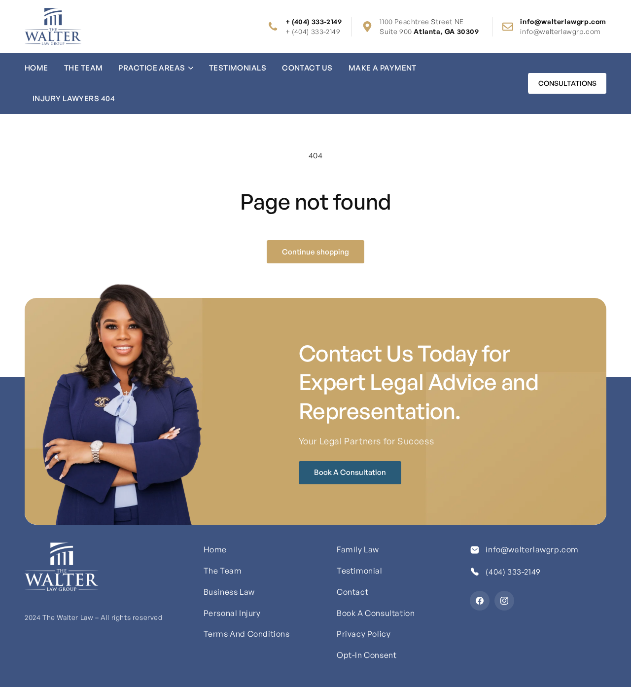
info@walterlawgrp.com (560, 31)
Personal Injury (232, 613)
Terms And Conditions (247, 634)
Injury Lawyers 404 (74, 98)
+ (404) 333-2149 (313, 31)
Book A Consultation (350, 472)
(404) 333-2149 (513, 572)
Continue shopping (315, 251)
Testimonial (360, 571)
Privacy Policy (363, 634)
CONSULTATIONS (567, 83)
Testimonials (237, 67)
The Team (83, 67)
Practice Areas (151, 67)
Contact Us (307, 67)
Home (36, 67)
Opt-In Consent (366, 655)
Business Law (229, 592)
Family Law (358, 549)
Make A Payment (383, 67)
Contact (352, 592)
